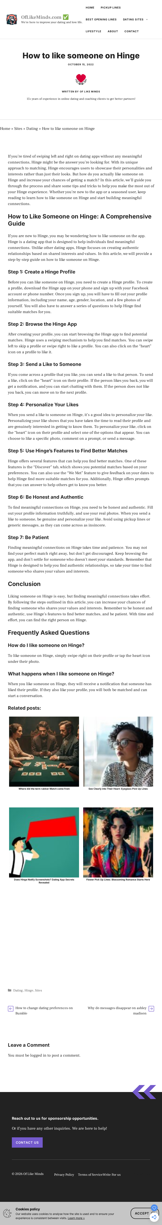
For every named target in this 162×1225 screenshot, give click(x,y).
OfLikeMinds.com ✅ (45, 17)
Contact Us (27, 1142)
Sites (18, 128)
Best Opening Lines (101, 19)
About (113, 31)
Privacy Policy (64, 1175)
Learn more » (76, 1218)
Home (90, 7)
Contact (131, 31)
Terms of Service (90, 1175)
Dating (32, 128)
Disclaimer (140, 1174)
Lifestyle (93, 31)
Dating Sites (133, 19)
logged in (38, 1055)
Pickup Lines (111, 7)
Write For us (112, 1175)
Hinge (28, 990)
